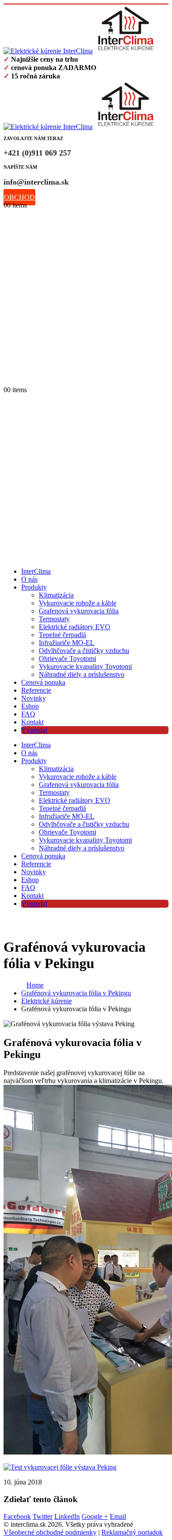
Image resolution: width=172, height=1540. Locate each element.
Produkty (34, 587)
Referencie (36, 690)
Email (118, 1516)
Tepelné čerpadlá (62, 634)
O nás (29, 579)
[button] (8, 381)
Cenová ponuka (43, 682)
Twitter (42, 1516)
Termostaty (54, 619)
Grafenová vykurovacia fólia (79, 611)
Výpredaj (34, 730)
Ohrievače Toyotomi (67, 658)
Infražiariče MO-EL (66, 642)
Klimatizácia (56, 595)
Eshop (30, 706)
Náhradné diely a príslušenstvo (81, 674)
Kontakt (32, 722)
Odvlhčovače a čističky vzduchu (84, 650)
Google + (95, 1516)
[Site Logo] (81, 51)
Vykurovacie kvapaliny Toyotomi (85, 666)
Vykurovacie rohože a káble (77, 603)
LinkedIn (67, 1516)
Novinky (33, 698)
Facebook (17, 1516)
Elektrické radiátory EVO (74, 627)
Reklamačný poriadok (132, 1532)
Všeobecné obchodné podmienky (50, 1532)
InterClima (36, 571)
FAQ (28, 714)
